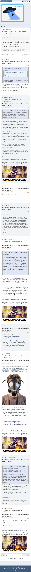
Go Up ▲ (21, 567)
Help (9, 567)
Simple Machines (12, 568)
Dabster (6, 59)
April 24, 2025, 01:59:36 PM (7, 191)
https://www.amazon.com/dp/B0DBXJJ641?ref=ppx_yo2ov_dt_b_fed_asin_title (13, 337)
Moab (5, 457)
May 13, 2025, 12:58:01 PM (7, 331)
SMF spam (10, 558)
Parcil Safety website (7, 525)
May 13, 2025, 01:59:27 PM (7, 363)
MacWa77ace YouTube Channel (20, 159)
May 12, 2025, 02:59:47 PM (7, 248)
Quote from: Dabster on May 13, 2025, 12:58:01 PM (16, 466)
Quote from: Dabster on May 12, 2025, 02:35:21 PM (16, 252)
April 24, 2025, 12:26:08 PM (7, 65)
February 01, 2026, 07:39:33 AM (8, 517)
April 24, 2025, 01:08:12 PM (7, 107)
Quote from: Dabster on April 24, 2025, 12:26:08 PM (16, 110)
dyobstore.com (15, 369)
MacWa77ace (8, 97)
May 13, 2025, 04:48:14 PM (7, 463)
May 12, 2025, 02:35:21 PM (7, 211)
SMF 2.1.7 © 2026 (5, 568)
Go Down (3, 54)
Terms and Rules (14, 567)
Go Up (2, 555)
